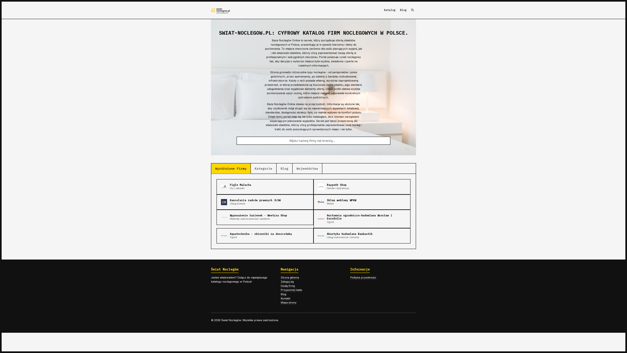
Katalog (389, 10)
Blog (403, 10)
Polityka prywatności (363, 277)
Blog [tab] (284, 168)
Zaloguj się (287, 281)
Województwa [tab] (307, 168)
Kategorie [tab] (263, 168)
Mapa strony (289, 302)
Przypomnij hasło (291, 290)
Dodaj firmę (288, 285)
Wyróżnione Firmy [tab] (231, 168)
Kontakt (285, 298)
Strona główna (290, 277)
